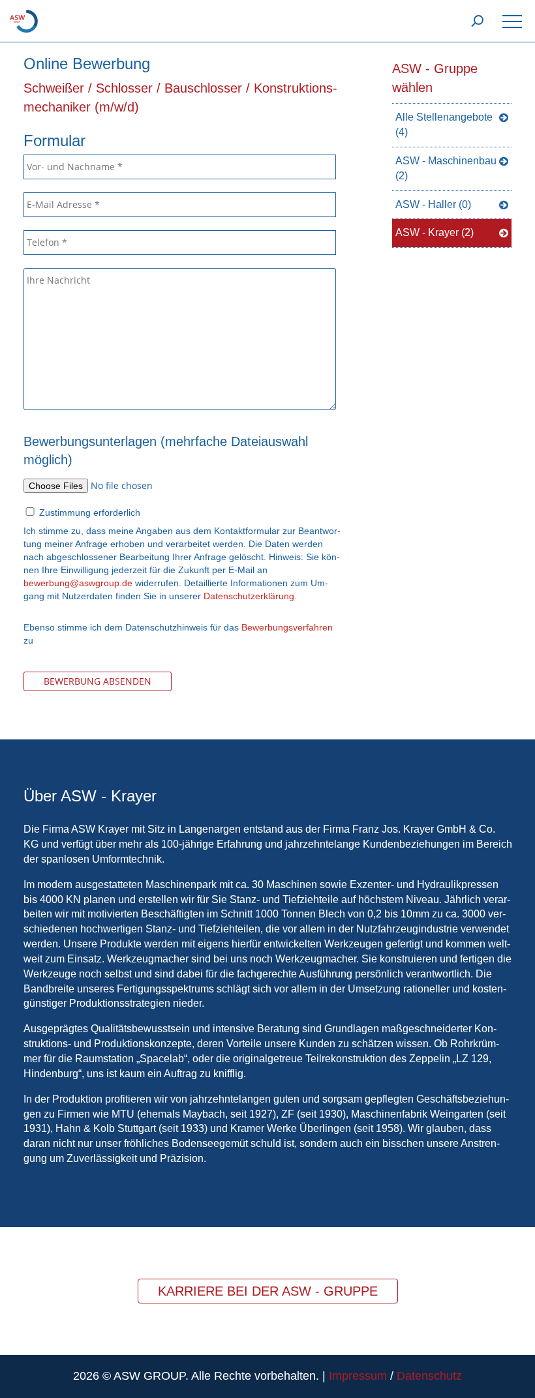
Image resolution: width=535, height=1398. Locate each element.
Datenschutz (429, 1375)
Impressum (358, 1375)
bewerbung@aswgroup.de (77, 583)
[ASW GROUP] (24, 20)
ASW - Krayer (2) (434, 232)
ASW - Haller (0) (433, 204)
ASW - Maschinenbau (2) (446, 168)
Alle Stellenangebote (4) (444, 125)
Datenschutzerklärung (249, 596)
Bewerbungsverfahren (287, 627)
